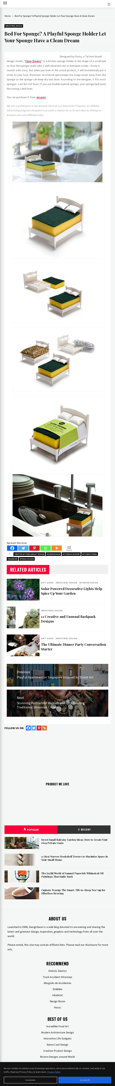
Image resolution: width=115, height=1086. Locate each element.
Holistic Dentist (57, 971)
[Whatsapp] (45, 548)
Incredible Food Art (57, 1026)
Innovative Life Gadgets (57, 1038)
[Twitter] (23, 548)
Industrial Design (13, 26)
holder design (53, 554)
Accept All (85, 1080)
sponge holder (27, 559)
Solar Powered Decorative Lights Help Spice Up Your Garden (71, 591)
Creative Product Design (57, 1050)
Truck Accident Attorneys (57, 977)
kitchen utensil (89, 554)
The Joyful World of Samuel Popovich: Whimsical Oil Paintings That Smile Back (72, 875)
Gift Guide (47, 582)
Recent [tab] (85, 829)
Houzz (57, 1007)
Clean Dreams (33, 61)
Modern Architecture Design (57, 1032)
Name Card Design (57, 1044)
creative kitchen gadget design (29, 554)
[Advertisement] (57, 755)
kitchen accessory (71, 554)
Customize (30, 1080)
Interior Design (88, 582)
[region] (57, 1074)
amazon (41, 97)
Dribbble (57, 989)
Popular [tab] (33, 829)
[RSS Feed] (44, 728)
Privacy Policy (53, 1072)
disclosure (91, 944)
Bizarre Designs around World (57, 1056)
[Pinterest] (34, 548)
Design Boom (57, 1001)
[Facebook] (12, 548)
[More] (56, 548)
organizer (12, 559)
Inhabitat (57, 995)
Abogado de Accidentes (57, 983)
